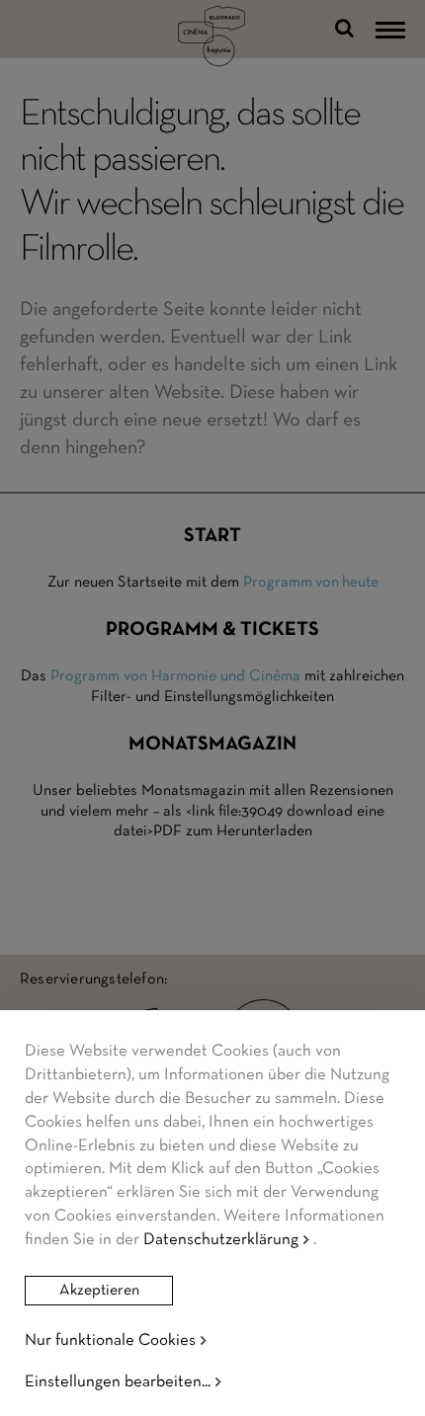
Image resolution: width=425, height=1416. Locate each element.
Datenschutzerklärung (220, 1239)
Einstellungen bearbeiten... (118, 1382)
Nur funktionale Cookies (110, 1340)
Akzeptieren (99, 1291)
